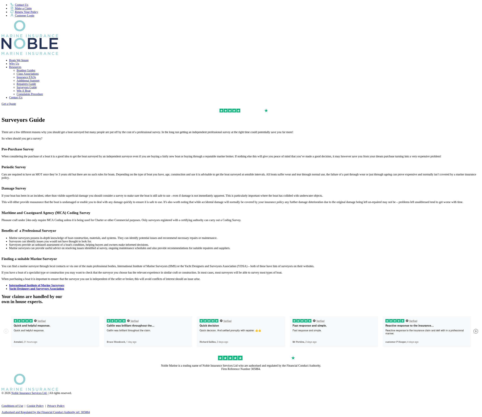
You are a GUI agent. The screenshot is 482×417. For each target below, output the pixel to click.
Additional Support (28, 80)
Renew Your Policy (26, 12)
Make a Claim (23, 8)
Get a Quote (9, 103)
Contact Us (21, 4)
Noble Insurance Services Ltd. (29, 393)
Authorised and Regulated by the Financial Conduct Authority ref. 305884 (46, 412)
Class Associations (28, 73)
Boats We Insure (19, 60)
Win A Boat (24, 90)
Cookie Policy (35, 405)
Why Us (14, 63)
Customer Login (24, 15)
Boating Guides (26, 70)
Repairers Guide (26, 84)
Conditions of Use (12, 405)
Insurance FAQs (26, 77)
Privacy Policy (56, 405)
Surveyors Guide (27, 87)
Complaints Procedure (30, 94)
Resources (15, 67)
